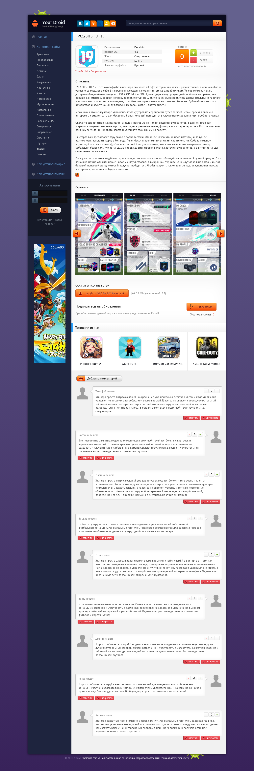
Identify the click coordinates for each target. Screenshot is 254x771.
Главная (42, 37)
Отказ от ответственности (175, 758)
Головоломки (45, 60)
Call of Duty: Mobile (206, 363)
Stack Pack (129, 363)
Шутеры (41, 143)
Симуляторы (44, 126)
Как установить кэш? (51, 174)
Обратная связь (90, 758)
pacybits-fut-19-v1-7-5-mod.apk (105, 293)
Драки (40, 76)
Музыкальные (45, 104)
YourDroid (81, 71)
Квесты (41, 93)
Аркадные (43, 54)
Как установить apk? (51, 164)
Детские (42, 71)
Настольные (44, 110)
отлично (201, 52)
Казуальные (44, 82)
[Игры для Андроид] (48, 23)
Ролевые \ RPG (46, 121)
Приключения (45, 115)
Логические (44, 98)
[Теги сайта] (113, 23)
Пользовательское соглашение (118, 758)
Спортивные (44, 132)
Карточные (43, 87)
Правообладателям (148, 758)
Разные (41, 154)
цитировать (212, 417)
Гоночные (42, 65)
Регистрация (44, 220)
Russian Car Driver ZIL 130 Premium (168, 363)
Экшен (41, 148)
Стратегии (43, 137)
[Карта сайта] (107, 23)
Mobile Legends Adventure (91, 363)
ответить (193, 417)
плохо (199, 60)
